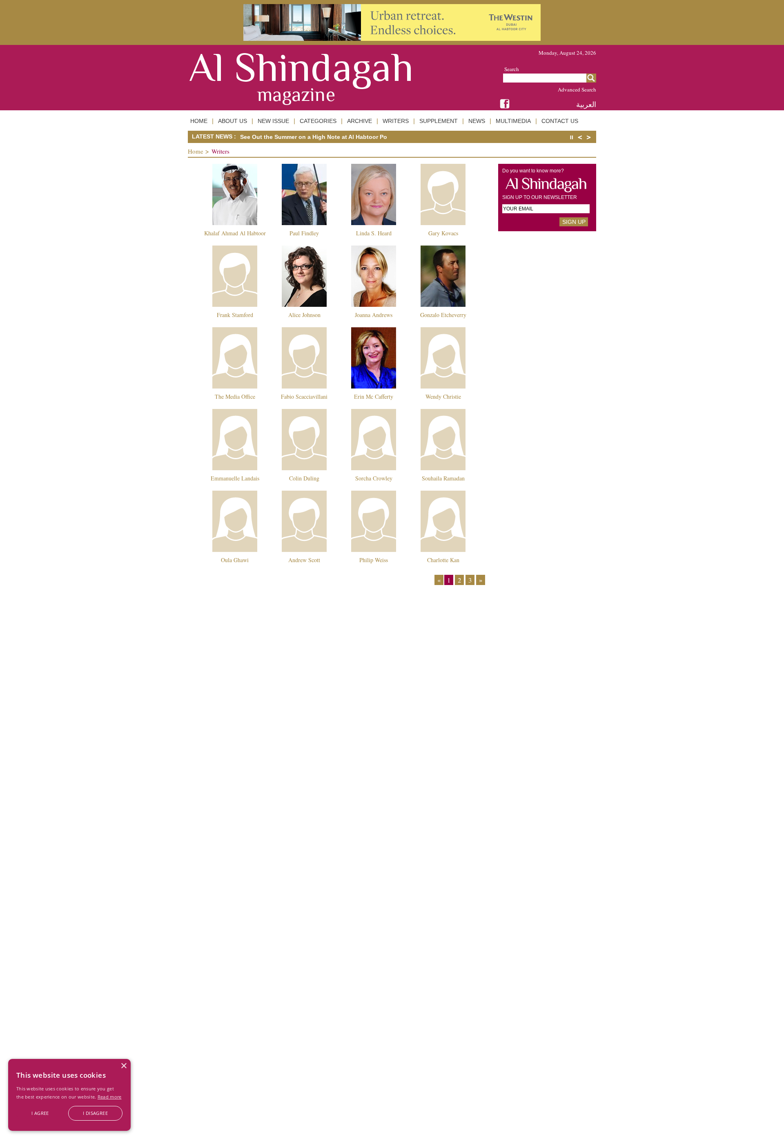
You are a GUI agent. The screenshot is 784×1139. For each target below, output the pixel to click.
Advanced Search (577, 89)
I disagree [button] (95, 1113)
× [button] (123, 1066)
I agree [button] (40, 1113)
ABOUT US (232, 121)
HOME (198, 121)
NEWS (476, 121)
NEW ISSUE (273, 121)
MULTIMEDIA (513, 121)
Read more (110, 1097)
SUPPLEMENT (438, 121)
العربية (586, 104)
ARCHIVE (359, 121)
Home (195, 151)
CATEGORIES (318, 121)
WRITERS (396, 121)
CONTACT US (559, 121)
